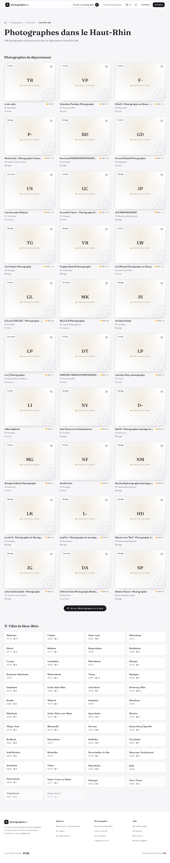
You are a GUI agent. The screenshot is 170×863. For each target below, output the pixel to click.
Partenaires (138, 831)
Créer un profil (100, 831)
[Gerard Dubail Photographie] (140, 136)
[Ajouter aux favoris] (51, 66)
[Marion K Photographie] (85, 298)
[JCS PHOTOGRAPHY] (140, 190)
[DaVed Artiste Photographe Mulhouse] (85, 569)
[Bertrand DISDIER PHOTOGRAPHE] (85, 136)
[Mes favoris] (136, 4)
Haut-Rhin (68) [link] (45, 22)
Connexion (145, 5)
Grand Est (30, 22)
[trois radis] (29, 82)
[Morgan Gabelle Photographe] (29, 461)
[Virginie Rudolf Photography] (85, 244)
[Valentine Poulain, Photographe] (85, 82)
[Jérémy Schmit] (140, 298)
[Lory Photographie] (29, 353)
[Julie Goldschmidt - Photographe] (29, 569)
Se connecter (100, 836)
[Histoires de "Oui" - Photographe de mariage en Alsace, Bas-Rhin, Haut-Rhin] (140, 515)
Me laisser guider (140, 826)
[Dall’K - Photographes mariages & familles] (140, 407)
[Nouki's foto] (85, 461)
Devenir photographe (112, 5)
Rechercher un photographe (68, 826)
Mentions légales (140, 840)
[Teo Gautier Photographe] (29, 244)
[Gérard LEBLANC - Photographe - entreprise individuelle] (29, 298)
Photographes (16, 22)
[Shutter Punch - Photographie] (140, 569)
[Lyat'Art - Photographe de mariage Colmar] (85, 515)
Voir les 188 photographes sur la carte (86, 608)
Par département (63, 836)
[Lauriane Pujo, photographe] (140, 353)
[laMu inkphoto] (29, 407)
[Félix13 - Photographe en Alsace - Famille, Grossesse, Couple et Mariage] (140, 82)
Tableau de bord (101, 840)
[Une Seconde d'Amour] (29, 190)
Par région (60, 831)
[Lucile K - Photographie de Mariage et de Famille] (29, 515)
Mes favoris (138, 836)
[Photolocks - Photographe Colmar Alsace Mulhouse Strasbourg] (29, 136)
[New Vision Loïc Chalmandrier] (85, 407)
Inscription (159, 5)
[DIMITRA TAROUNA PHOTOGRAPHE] (85, 353)
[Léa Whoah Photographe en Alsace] (140, 244)
